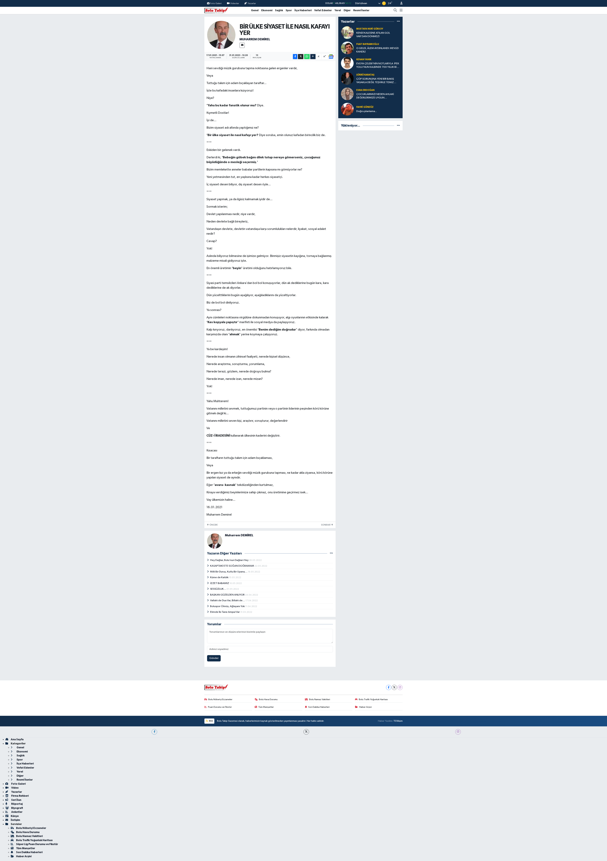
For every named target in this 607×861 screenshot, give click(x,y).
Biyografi (17, 808)
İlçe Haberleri (303, 10)
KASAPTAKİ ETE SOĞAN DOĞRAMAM (232, 566)
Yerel (337, 10)
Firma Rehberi (20, 795)
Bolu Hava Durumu (268, 699)
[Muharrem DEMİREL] (221, 34)
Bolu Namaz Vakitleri (319, 699)
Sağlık (279, 10)
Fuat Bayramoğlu (367, 44)
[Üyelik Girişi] (400, 3)
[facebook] (154, 732)
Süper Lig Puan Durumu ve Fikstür (37, 844)
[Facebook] (388, 687)
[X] (394, 687)
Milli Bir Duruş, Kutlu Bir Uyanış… (229, 571)
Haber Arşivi (365, 707)
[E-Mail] (242, 45)
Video (15, 787)
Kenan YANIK (363, 59)
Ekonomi (266, 10)
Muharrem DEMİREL (254, 39)
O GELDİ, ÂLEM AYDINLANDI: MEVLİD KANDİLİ (377, 50)
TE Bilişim (398, 721)
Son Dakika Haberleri (319, 707)
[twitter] (306, 732)
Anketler (16, 812)
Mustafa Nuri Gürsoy (369, 29)
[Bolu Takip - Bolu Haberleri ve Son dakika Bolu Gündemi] (216, 10)
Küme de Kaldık (219, 577)
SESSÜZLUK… (218, 589)
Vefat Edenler (323, 10)
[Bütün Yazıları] (331, 553)
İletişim (15, 820)
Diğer (347, 10)
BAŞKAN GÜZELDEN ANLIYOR (227, 594)
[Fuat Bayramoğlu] (347, 47)
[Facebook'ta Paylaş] (295, 56)
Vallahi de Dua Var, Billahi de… (227, 600)
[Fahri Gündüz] (347, 109)
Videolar (234, 3)
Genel (255, 10)
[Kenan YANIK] (347, 63)
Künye (15, 816)
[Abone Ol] (331, 56)
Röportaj (17, 804)
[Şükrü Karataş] (347, 78)
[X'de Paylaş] (300, 56)
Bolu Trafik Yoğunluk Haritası (373, 699)
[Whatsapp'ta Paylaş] (307, 56)
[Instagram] (400, 687)
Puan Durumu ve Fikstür (220, 707)
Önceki (213, 525)
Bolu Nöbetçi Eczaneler (220, 699)
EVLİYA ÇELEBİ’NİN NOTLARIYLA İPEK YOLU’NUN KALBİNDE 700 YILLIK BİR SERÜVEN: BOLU (377, 65)
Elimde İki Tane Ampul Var (225, 612)
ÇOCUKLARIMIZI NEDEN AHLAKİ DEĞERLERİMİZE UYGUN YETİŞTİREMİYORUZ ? (375, 96)
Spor (289, 10)
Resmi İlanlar (361, 10)
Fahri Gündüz (365, 107)
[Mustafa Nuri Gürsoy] (347, 32)
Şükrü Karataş (365, 75)
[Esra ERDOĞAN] (347, 93)
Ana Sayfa (17, 739)
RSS (211, 721)
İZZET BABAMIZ (220, 583)
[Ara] (395, 10)
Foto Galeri (216, 3)
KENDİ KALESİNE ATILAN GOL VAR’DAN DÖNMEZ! (373, 35)
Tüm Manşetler (266, 707)
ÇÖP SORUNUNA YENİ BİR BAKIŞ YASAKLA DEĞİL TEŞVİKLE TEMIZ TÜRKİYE (375, 81)
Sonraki (326, 525)
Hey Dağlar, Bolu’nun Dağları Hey (229, 560)
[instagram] (458, 732)
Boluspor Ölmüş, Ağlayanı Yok (227, 606)
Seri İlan (16, 800)
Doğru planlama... (366, 111)
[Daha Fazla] (313, 56)
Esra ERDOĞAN (365, 90)
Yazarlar (252, 3)
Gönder (214, 658)
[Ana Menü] (401, 10)
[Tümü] (398, 21)
